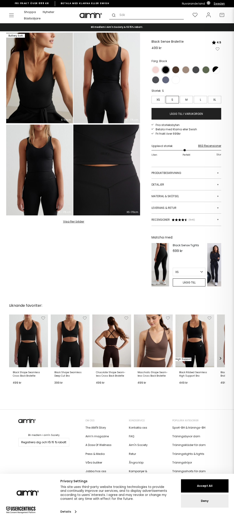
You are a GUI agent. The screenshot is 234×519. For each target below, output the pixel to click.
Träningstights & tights (188, 454)
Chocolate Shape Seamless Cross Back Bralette (110, 374)
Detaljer (185, 184)
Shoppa (30, 12)
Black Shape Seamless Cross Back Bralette (26, 374)
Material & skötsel (185, 196)
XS (158, 100)
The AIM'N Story (95, 428)
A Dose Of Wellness (98, 445)
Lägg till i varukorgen (22, 389)
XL (214, 100)
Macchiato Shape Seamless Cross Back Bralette (153, 374)
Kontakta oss (138, 428)
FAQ (131, 436)
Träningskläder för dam (189, 445)
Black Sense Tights (186, 245)
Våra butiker (93, 462)
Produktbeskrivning (185, 173)
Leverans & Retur (185, 208)
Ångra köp (136, 462)
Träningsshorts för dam (189, 471)
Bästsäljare (32, 18)
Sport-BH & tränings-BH (188, 428)
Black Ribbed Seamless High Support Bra (193, 374)
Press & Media (95, 454)
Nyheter (48, 12)
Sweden (219, 3)
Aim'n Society (138, 445)
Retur (132, 454)
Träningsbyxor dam (186, 436)
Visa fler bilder (73, 221)
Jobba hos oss (95, 471)
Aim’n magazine (97, 436)
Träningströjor (182, 462)
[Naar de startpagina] (91, 15)
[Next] (216, 264)
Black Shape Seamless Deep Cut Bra (68, 374)
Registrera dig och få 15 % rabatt (43, 442)
